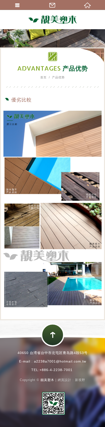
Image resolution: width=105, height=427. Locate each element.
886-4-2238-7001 (57, 370)
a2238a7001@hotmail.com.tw (60, 361)
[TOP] (52, 334)
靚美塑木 (52, 19)
